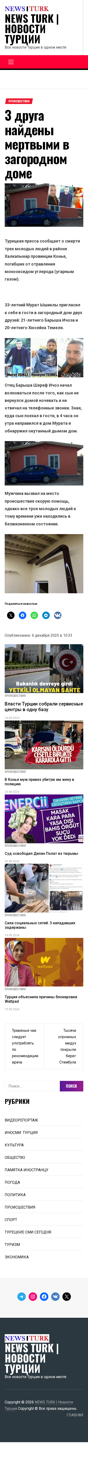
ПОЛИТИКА (15, 1195)
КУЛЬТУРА (14, 1145)
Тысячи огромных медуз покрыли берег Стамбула (67, 1046)
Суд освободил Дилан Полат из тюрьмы (41, 853)
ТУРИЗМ (12, 1244)
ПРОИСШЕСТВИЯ (19, 101)
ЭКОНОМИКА (17, 1257)
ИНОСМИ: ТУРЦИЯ (21, 1132)
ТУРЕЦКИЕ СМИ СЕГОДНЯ (28, 1232)
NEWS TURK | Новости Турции (32, 28)
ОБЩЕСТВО (15, 1157)
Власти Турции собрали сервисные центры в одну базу (44, 706)
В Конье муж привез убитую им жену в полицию (39, 781)
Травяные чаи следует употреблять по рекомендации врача (25, 1046)
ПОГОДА (12, 1182)
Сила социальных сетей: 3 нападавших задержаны (40, 925)
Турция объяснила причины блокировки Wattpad (41, 999)
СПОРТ (11, 1220)
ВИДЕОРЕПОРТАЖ (21, 1120)
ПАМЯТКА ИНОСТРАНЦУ (26, 1170)
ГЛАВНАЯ (75, 1415)
